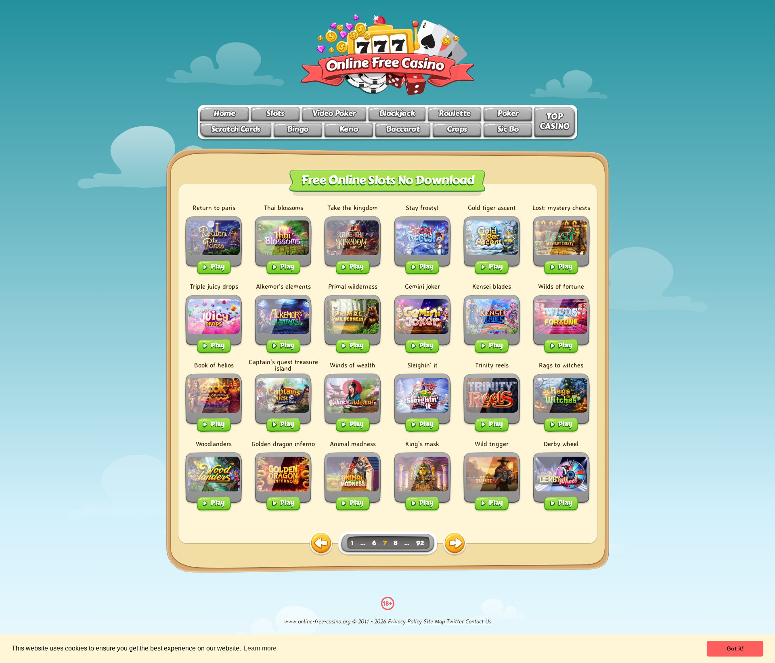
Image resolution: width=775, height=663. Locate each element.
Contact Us (478, 621)
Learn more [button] (260, 648)
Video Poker (334, 113)
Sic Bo (508, 129)
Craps (457, 129)
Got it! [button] (735, 648)
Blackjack (397, 113)
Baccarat (402, 129)
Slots (275, 113)
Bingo (297, 129)
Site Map (434, 621)
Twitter (455, 621)
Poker (507, 113)
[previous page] (321, 543)
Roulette (454, 113)
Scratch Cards (235, 129)
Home (224, 113)
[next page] (454, 543)
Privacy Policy (405, 621)
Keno (348, 129)
